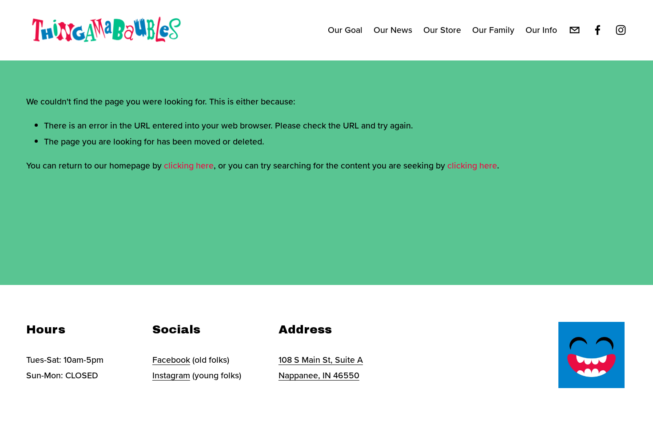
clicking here (189, 165)
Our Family (493, 30)
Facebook (171, 359)
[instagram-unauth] (621, 30)
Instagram (171, 375)
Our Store (442, 30)
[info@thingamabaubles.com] (575, 30)
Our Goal (345, 30)
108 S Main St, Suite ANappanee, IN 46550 (321, 367)
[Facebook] (598, 30)
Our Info (541, 30)
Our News (393, 30)
